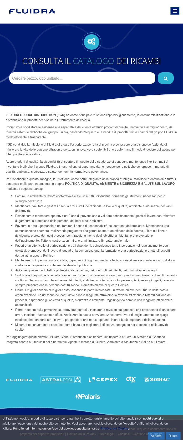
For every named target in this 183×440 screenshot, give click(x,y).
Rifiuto (173, 435)
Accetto (156, 435)
